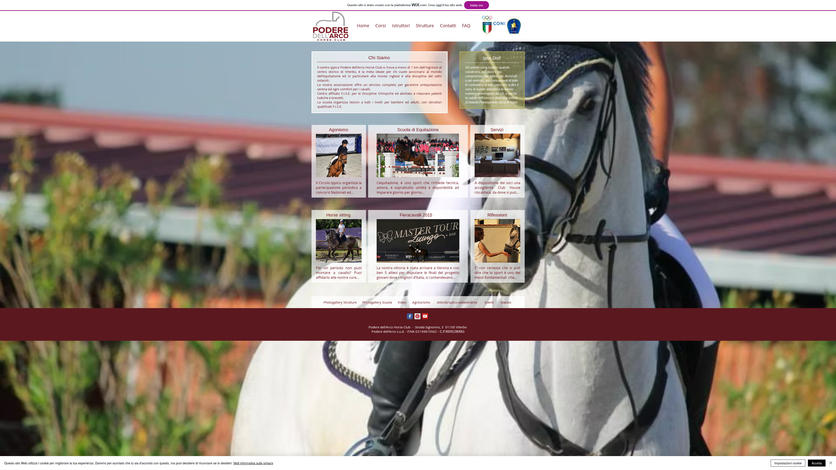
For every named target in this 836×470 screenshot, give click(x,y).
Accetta (817, 463)
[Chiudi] (830, 463)
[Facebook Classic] (410, 316)
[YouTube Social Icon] (425, 316)
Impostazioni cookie (788, 463)
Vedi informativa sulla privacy (253, 463)
